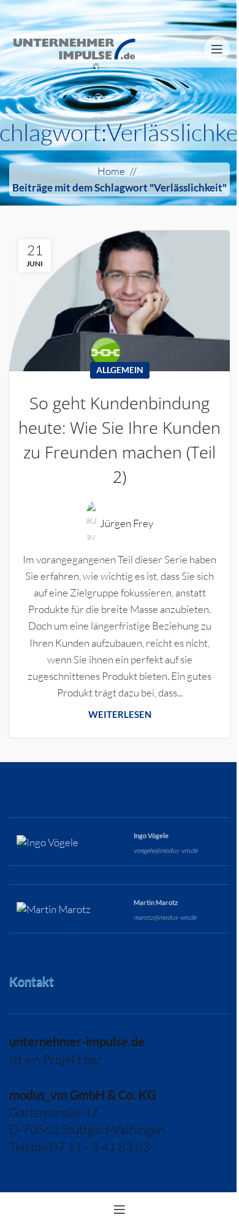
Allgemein (119, 370)
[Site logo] (74, 47)
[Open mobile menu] (217, 49)
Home (111, 170)
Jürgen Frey (126, 523)
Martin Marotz (156, 902)
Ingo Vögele (151, 835)
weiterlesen (119, 714)
